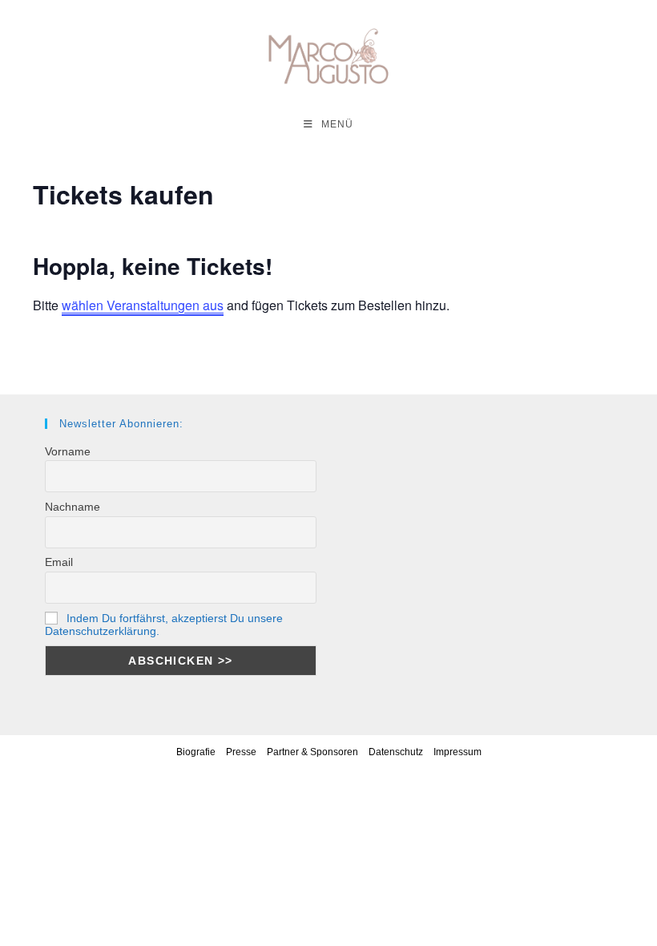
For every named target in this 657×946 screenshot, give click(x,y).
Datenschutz (396, 752)
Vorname (68, 451)
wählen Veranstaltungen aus (143, 305)
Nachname (72, 506)
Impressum (457, 752)
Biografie (196, 752)
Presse (241, 752)
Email (59, 562)
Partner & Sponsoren (312, 752)
